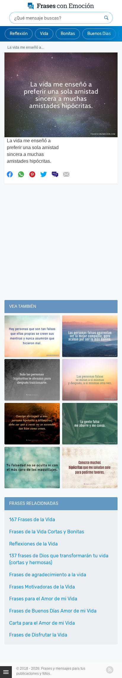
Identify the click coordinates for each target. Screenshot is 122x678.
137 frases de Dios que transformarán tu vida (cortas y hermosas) (58, 559)
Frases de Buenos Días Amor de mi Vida (53, 611)
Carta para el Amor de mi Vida (42, 623)
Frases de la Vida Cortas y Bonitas (46, 532)
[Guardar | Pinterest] (32, 173)
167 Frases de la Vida (32, 519)
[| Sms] (54, 173)
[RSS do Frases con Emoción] (109, 670)
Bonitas (68, 33)
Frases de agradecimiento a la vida (47, 575)
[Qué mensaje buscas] (106, 18)
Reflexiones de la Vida (33, 544)
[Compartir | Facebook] (9, 173)
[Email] (66, 173)
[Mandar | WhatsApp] (21, 173)
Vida (44, 33)
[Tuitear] (43, 173)
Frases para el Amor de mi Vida (43, 599)
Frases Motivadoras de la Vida (42, 587)
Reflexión (19, 33)
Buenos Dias (99, 33)
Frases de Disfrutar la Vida (38, 635)
